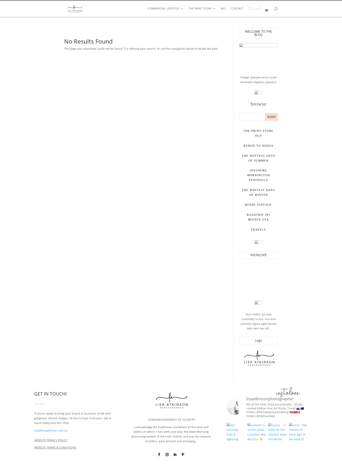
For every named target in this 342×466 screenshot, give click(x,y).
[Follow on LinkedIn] (175, 454)
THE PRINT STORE (200, 8)
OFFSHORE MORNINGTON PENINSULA (258, 175)
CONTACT (237, 8)
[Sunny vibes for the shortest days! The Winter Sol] (277, 432)
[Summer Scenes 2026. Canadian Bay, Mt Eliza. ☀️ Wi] (256, 432)
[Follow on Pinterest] (183, 454)
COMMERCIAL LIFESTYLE (163, 8)
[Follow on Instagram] (167, 454)
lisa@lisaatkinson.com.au (51, 430)
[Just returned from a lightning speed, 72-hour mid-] (236, 432)
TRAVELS (258, 229)
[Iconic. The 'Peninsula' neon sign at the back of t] (298, 432)
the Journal (254, 9)
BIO (223, 8)
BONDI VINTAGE (258, 204)
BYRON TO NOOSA (259, 145)
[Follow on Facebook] (159, 454)
